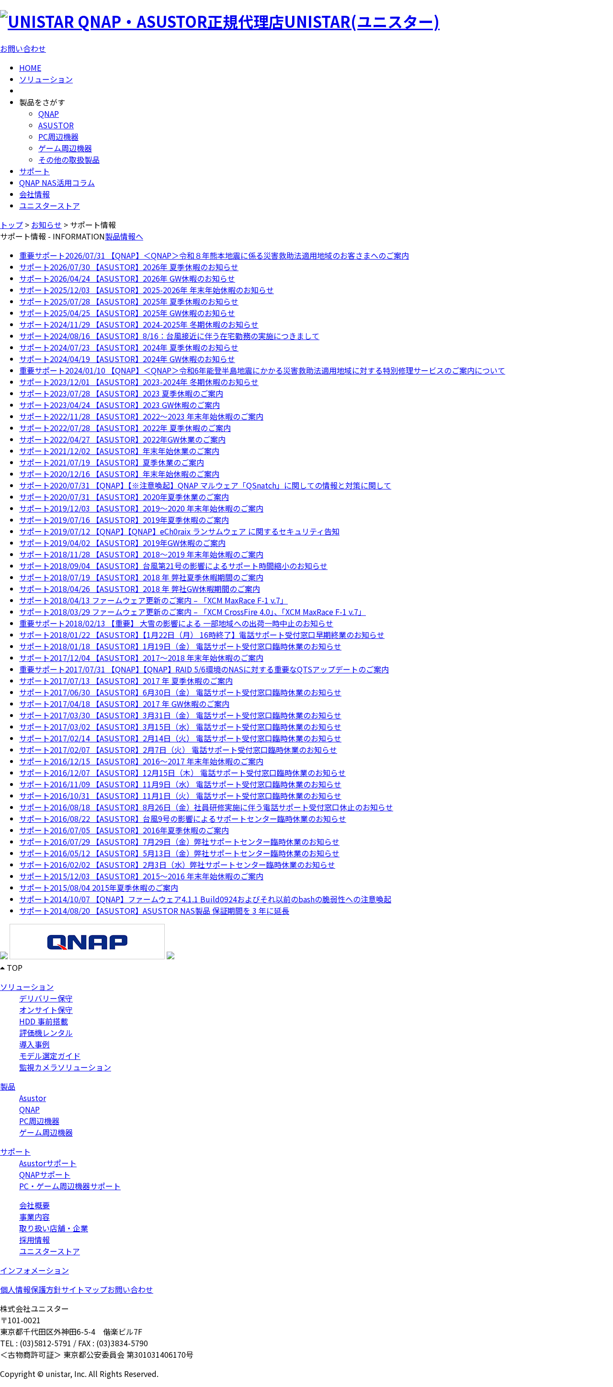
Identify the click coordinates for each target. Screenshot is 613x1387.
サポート (34, 171)
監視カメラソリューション (65, 1067)
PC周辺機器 (58, 136)
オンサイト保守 (46, 1009)
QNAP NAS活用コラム (57, 182)
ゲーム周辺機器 (65, 148)
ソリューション (46, 79)
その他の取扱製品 (69, 159)
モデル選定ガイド (49, 1055)
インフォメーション (34, 1270)
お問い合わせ (23, 48)
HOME (30, 67)
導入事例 (34, 1044)
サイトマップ (84, 1289)
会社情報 (34, 194)
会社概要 (34, 1205)
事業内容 (34, 1216)
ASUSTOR (56, 125)
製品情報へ (124, 236)
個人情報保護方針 (30, 1289)
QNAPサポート (44, 1174)
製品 (7, 1086)
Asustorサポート (48, 1163)
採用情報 (34, 1239)
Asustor (32, 1097)
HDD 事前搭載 (43, 1021)
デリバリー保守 (46, 998)
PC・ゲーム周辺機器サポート (70, 1186)
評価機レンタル (46, 1032)
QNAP (48, 113)
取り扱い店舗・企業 (53, 1228)
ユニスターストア (49, 205)
